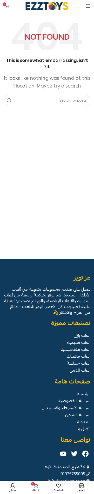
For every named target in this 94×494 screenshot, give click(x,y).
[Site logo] (47, 5)
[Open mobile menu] (88, 6)
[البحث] (9, 100)
